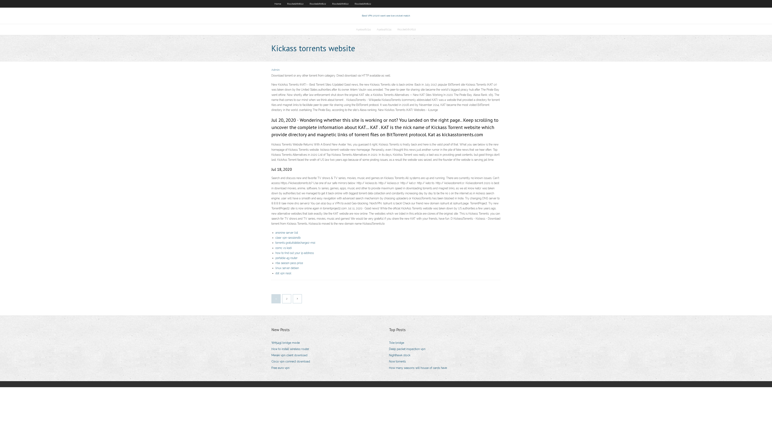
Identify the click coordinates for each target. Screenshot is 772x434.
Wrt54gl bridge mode (285, 342)
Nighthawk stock (399, 355)
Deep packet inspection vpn (407, 349)
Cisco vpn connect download (290, 361)
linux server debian (287, 268)
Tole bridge (396, 342)
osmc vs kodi (283, 248)
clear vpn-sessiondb (288, 237)
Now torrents (397, 361)
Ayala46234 (363, 29)
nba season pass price (289, 263)
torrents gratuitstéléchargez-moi (295, 242)
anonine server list (286, 232)
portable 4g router (286, 258)
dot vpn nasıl (283, 273)
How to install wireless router (290, 349)
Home (277, 3)
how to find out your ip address (294, 253)
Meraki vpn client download (289, 355)
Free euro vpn (280, 368)
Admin (275, 69)
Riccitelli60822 (295, 3)
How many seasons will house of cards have (418, 368)
